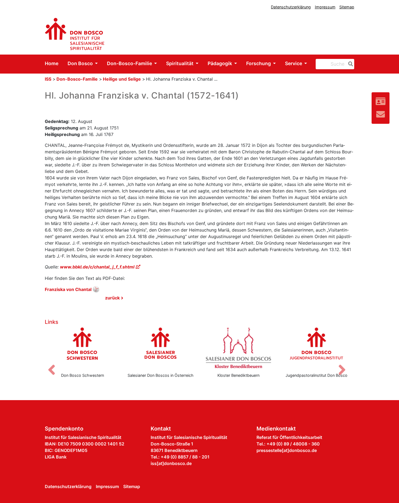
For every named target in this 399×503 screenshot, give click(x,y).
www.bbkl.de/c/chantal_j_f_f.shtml (97, 267)
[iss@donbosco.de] (380, 114)
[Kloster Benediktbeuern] (238, 347)
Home (51, 63)
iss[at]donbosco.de (171, 463)
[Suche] (349, 64)
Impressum (325, 7)
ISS (48, 79)
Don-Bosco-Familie (130, 63)
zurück (112, 297)
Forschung (259, 63)
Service (294, 63)
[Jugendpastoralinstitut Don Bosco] (316, 347)
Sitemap (346, 7)
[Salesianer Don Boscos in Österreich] (160, 347)
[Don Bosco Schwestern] (82, 347)
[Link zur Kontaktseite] (380, 101)
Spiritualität (180, 63)
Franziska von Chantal (68, 289)
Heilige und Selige (122, 79)
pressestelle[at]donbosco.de (286, 450)
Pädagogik (220, 63)
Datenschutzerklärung (291, 7)
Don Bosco (81, 63)
